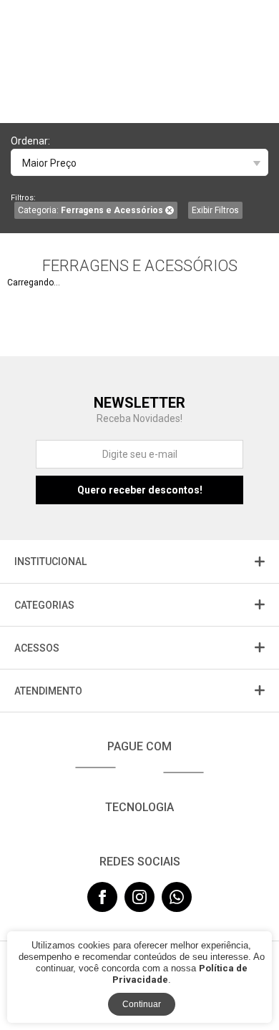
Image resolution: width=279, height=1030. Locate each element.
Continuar (141, 1004)
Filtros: (23, 198)
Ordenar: (30, 141)
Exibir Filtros (215, 210)
